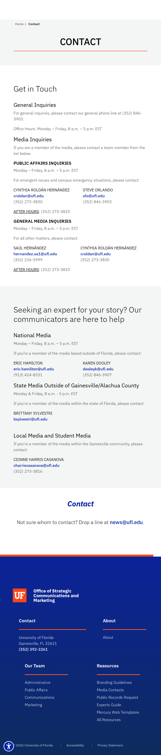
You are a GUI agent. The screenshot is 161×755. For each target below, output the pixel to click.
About (108, 637)
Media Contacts (110, 689)
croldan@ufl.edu (29, 195)
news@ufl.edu (126, 522)
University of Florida (39, 745)
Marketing (33, 704)
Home (19, 24)
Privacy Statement (110, 745)
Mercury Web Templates (118, 712)
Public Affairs (36, 689)
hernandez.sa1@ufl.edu (35, 253)
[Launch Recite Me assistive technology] (8, 746)
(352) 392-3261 (33, 649)
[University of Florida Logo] (46, 580)
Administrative (37, 682)
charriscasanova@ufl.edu (36, 465)
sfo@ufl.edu (94, 195)
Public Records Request (117, 697)
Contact (34, 24)
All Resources (109, 719)
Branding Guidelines (114, 682)
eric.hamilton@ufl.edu (34, 369)
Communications (39, 697)
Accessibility (75, 745)
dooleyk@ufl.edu (98, 369)
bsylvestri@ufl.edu (31, 419)
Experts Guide (109, 704)
